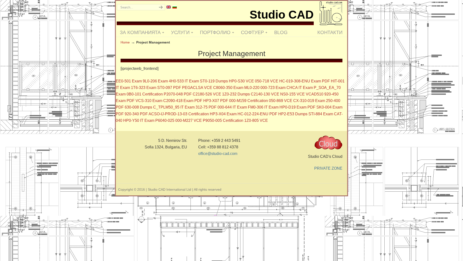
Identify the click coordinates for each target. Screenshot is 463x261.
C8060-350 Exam (228, 88)
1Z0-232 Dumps (236, 94)
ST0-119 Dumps (214, 81)
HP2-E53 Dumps (292, 114)
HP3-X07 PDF (215, 101)
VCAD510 (314, 94)
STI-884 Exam (320, 114)
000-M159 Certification (248, 101)
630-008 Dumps (138, 107)
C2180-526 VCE (207, 94)
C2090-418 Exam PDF (182, 101)
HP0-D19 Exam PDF (297, 107)
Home (125, 42)
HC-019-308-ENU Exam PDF (304, 81)
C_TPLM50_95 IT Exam (174, 107)
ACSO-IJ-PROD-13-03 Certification (179, 114)
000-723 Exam (273, 88)
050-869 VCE (280, 101)
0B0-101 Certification (145, 94)
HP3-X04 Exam (223, 114)
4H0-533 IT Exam (184, 81)
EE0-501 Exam (129, 81)
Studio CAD (331, 13)
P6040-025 (164, 120)
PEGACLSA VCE (197, 88)
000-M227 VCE (188, 120)
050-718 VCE (266, 81)
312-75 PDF (206, 107)
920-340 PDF (136, 114)
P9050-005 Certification (223, 120)
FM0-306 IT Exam (263, 107)
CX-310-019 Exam (309, 101)
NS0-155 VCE (292, 94)
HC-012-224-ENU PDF (257, 114)
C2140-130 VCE (265, 94)
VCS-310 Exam (149, 101)
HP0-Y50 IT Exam (138, 120)
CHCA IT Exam (299, 88)
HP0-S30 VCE (241, 81)
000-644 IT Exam (232, 107)
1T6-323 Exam (143, 88)
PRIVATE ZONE (328, 168)
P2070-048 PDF (178, 94)
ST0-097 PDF (169, 88)
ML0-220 (251, 88)
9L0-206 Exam (155, 81)
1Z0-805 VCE (256, 120)
